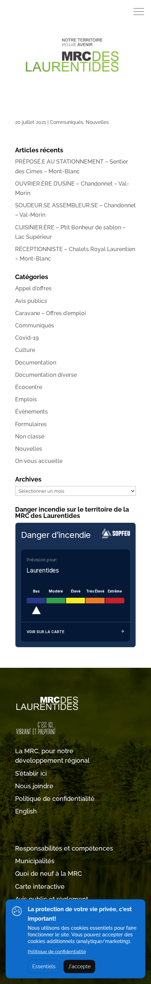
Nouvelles (97, 122)
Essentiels (43, 966)
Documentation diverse (46, 375)
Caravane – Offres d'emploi (50, 313)
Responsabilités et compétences (64, 848)
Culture (25, 350)
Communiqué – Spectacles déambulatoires (70, 114)
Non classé (29, 436)
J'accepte (79, 966)
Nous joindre (34, 786)
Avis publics (31, 301)
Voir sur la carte (45, 632)
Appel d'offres (33, 288)
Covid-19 (27, 337)
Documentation (35, 362)
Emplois (26, 399)
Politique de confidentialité (54, 798)
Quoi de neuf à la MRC (48, 873)
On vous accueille (39, 461)
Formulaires (31, 424)
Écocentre (28, 387)
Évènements (31, 411)
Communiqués (66, 122)
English (26, 811)
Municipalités (34, 861)
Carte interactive (40, 886)
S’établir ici (31, 773)
